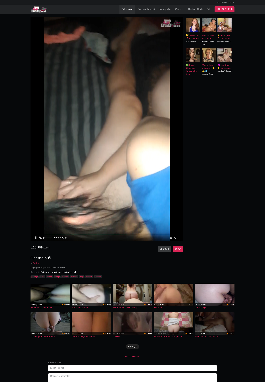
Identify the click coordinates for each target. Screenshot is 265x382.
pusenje (34, 277)
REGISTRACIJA (222, 2)
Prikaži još (132, 347)
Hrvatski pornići (69, 272)
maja (82, 277)
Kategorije (165, 9)
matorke (74, 277)
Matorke (57, 272)
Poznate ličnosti (146, 9)
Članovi (179, 9)
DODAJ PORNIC (224, 9)
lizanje (57, 277)
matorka (65, 277)
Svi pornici (127, 9)
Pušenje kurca (46, 272)
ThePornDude (195, 9)
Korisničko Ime (54, 363)
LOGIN (231, 2)
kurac (42, 277)
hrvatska (97, 277)
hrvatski (89, 277)
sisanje (49, 277)
